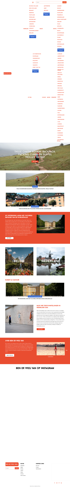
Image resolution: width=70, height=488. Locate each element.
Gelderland (32, 19)
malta (58, 30)
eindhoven (60, 94)
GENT (45, 8)
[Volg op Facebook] (55, 483)
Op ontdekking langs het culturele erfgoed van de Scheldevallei (35, 298)
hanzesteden (61, 108)
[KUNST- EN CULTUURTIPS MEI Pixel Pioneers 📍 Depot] (35, 415)
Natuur (48, 97)
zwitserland (60, 44)
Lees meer (35, 161)
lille (59, 121)
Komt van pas (35, 186)
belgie (59, 8)
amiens (59, 58)
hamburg (60, 103)
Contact (37, 467)
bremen (60, 79)
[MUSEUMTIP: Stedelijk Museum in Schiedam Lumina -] (63, 385)
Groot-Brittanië (61, 19)
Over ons (37, 465)
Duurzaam (35, 56)
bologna (60, 74)
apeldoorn (61, 62)
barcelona (60, 67)
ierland (59, 21)
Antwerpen (61, 60)
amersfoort (61, 56)
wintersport (36, 58)
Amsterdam (61, 65)
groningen (61, 101)
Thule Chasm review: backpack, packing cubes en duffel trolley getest (35, 155)
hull (59, 112)
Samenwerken (38, 468)
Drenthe (31, 12)
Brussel (46, 10)
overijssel (32, 26)
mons (59, 130)
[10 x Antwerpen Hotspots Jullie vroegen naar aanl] (21, 395)
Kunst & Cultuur (33, 296)
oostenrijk (60, 35)
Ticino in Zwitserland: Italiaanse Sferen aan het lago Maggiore (35, 208)
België (41, 28)
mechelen (60, 128)
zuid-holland (33, 8)
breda (59, 76)
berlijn (60, 72)
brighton (60, 81)
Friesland (32, 17)
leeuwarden (61, 119)
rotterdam (61, 139)
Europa (54, 28)
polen (59, 37)
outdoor (35, 62)
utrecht (31, 28)
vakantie (35, 65)
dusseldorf (61, 92)
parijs (59, 137)
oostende (60, 135)
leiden (59, 117)
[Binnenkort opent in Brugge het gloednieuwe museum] (49, 383)
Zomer (40, 296)
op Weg (29, 97)
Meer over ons (10, 355)
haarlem (60, 106)
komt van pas (36, 67)
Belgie (22, 467)
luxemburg (60, 28)
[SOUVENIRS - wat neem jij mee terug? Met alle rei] (7, 395)
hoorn (59, 110)
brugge (60, 83)
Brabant (31, 10)
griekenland (60, 17)
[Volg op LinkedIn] (61, 483)
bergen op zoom (60, 70)
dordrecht (61, 90)
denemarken (60, 10)
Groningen (32, 21)
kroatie (59, 26)
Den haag (60, 88)
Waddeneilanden (33, 30)
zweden (59, 46)
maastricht (61, 126)
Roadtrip (35, 60)
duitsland (60, 12)
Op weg (22, 473)
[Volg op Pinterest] (59, 483)
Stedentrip (53, 97)
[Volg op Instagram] (33, 2)
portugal (60, 39)
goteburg (60, 99)
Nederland (25, 28)
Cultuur (44, 97)
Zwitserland (36, 206)
